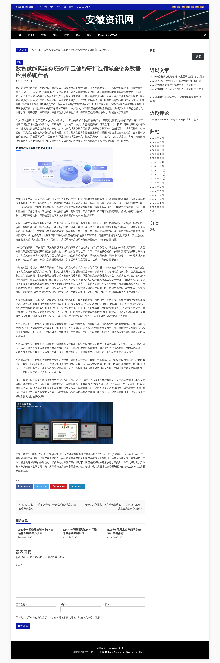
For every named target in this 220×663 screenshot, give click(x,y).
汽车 (58, 7)
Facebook (24, 486)
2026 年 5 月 (157, 150)
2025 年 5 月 (157, 198)
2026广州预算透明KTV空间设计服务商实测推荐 (80, 531)
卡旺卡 (38, 7)
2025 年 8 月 (157, 186)
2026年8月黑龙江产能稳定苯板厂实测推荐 (173, 84)
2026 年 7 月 (157, 141)
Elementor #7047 (82, 7)
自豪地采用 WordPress (85, 651)
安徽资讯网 (110, 20)
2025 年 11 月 (158, 174)
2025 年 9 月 (157, 182)
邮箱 (63, 604)
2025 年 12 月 (158, 170)
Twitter (42, 486)
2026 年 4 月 (157, 154)
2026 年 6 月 (157, 145)
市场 (52, 7)
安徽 (46, 7)
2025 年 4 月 (157, 202)
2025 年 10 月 (158, 178)
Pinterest (60, 486)
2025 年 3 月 (157, 207)
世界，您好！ (193, 119)
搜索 (152, 50)
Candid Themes (139, 651)
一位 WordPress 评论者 (164, 119)
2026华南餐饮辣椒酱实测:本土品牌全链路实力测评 (35, 531)
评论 (19, 564)
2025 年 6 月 (157, 194)
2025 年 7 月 (157, 190)
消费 (64, 7)
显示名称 (21, 604)
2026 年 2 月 (157, 162)
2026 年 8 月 (157, 137)
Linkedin (77, 486)
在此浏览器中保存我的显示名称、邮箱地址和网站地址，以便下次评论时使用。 (60, 617)
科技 (71, 7)
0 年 (152, 211)
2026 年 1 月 (157, 166)
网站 (107, 604)
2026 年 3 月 (157, 158)
